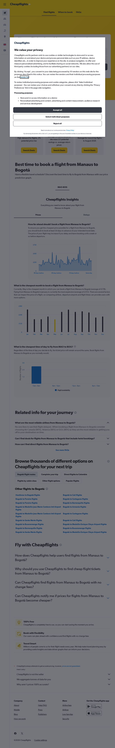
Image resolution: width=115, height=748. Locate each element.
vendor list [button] (24, 77)
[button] (57, 110)
